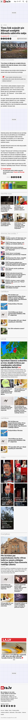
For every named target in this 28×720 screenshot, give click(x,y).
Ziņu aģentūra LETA (5, 36)
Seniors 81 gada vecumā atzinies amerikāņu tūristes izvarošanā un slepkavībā (6, 208)
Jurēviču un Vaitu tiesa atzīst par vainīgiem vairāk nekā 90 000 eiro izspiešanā (19, 225)
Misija (10, 710)
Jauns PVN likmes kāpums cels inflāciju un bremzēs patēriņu (14, 243)
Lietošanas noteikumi (5, 712)
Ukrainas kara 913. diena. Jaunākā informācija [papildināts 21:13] (15, 258)
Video (3, 457)
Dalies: (8, 177)
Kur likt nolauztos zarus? (16, 328)
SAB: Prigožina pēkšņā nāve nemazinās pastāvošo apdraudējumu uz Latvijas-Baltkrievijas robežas (16, 264)
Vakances (24, 712)
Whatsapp (22, 172)
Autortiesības (12, 712)
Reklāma (6, 710)
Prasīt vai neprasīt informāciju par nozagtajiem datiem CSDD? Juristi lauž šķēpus (6, 391)
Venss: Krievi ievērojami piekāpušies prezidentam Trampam (15, 253)
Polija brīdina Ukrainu (15, 304)
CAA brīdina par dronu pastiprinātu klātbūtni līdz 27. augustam (16, 313)
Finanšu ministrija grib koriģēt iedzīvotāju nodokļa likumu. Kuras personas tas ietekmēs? (20, 588)
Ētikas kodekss (18, 712)
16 (19, 367)
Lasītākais (5, 291)
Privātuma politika (15, 710)
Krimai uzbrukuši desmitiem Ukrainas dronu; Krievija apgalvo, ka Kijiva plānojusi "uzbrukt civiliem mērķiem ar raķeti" (15, 275)
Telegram (15, 172)
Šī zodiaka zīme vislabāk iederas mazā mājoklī (6, 224)
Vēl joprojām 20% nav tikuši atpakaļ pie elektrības (17, 321)
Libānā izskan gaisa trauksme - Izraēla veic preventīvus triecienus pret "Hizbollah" (15, 249)
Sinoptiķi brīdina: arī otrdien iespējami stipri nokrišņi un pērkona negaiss (20, 605)
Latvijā (5, 25)
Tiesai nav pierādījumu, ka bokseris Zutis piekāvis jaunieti (19, 207)
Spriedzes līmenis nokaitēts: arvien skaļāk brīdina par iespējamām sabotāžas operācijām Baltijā (14, 363)
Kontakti (2, 714)
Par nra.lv (2, 710)
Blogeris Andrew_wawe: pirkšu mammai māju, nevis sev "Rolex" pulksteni (15, 282)
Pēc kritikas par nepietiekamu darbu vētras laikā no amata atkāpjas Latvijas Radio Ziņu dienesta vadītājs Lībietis (17, 298)
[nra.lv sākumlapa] (7, 1)
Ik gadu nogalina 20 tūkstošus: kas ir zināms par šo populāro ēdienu (15, 238)
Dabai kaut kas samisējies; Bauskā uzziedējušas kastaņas (15, 287)
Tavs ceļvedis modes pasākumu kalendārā (14, 269)
